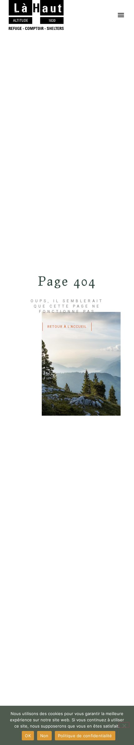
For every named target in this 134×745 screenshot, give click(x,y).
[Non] (124, 725)
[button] (121, 15)
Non (44, 735)
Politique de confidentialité (85, 735)
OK (28, 735)
